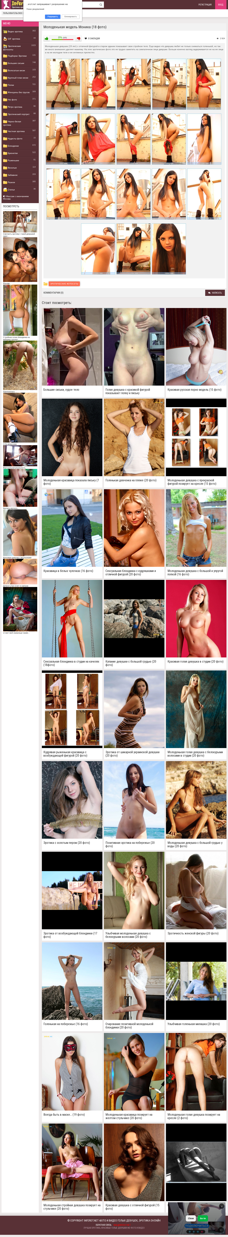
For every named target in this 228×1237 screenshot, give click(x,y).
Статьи (11, 189)
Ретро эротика (14, 107)
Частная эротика (16, 131)
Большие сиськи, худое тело (61, 389)
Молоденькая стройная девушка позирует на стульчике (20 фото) (72, 1206)
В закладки (94, 38)
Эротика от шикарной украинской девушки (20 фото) (132, 753)
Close (191, 1218)
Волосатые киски (16, 70)
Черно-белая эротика (12, 123)
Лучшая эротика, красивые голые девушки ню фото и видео (114, 1228)
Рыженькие (13, 160)
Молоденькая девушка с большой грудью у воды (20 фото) (195, 844)
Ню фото (12, 99)
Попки (10, 85)
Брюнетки (12, 153)
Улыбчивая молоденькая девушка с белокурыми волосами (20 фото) (128, 935)
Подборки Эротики (17, 56)
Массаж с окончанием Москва (16, 197)
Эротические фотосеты (12, 48)
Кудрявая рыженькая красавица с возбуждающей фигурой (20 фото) (65, 753)
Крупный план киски (17, 77)
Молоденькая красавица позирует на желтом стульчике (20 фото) (128, 1116)
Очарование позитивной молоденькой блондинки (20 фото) (129, 1025)
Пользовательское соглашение (19, 13)
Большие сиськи (15, 63)
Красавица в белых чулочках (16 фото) (68, 571)
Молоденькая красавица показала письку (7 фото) (71, 482)
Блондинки (13, 146)
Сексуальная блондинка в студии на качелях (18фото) (71, 663)
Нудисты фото (14, 138)
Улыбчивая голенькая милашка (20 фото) (194, 1024)
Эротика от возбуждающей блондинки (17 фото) (70, 935)
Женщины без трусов (18, 92)
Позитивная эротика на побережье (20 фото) (130, 844)
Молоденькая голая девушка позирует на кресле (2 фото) (194, 1116)
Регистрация (205, 4)
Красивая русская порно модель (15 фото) (194, 389)
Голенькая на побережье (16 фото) (65, 1024)
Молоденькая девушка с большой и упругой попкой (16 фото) (195, 572)
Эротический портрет (18, 114)
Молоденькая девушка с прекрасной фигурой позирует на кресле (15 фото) (192, 482)
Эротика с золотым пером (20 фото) (66, 843)
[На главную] (20, 4)
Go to (203, 1218)
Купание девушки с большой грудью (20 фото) (130, 663)
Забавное (12, 175)
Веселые (12, 167)
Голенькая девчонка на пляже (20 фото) (130, 480)
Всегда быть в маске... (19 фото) (64, 1114)
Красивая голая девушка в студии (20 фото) (196, 661)
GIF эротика (13, 39)
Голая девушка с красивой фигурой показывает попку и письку (127, 391)
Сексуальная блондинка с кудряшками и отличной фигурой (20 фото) (130, 572)
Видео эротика (15, 31)
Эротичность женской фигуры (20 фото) (193, 933)
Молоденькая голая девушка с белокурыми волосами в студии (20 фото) (195, 753)
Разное (11, 182)
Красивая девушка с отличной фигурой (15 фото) (132, 1206)
